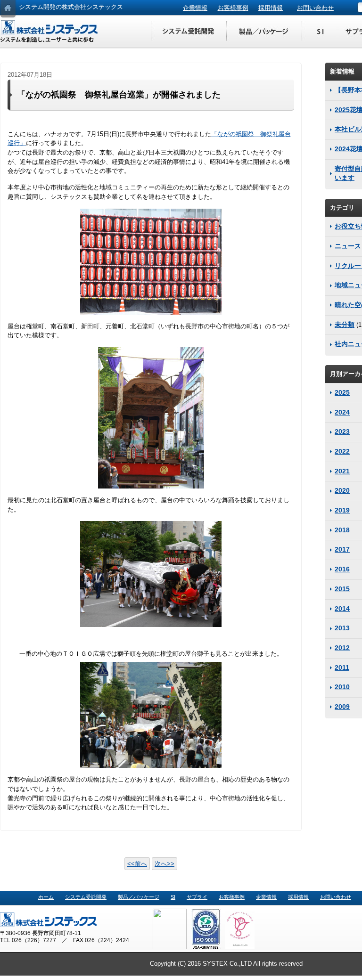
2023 (342, 431)
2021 (342, 471)
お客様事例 (233, 7)
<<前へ (137, 863)
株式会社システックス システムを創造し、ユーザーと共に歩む (49, 31)
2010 (342, 687)
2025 (342, 392)
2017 (342, 549)
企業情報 (195, 7)
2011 (342, 667)
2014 (342, 608)
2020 (342, 490)
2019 (342, 510)
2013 (342, 628)
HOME (8, 9)
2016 (342, 569)
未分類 (344, 324)
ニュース (348, 246)
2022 (342, 451)
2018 (342, 530)
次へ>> (164, 863)
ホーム (46, 897)
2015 (342, 589)
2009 (342, 706)
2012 (342, 647)
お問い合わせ (315, 7)
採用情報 (270, 7)
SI (320, 31)
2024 (342, 412)
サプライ (197, 897)
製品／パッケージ (264, 31)
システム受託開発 (188, 31)
